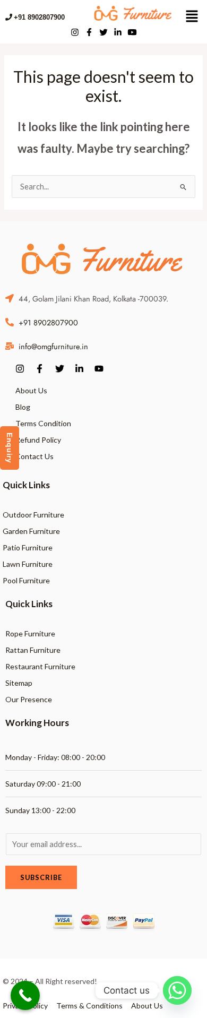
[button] (192, 17)
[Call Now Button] (25, 995)
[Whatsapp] (177, 990)
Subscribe (41, 877)
